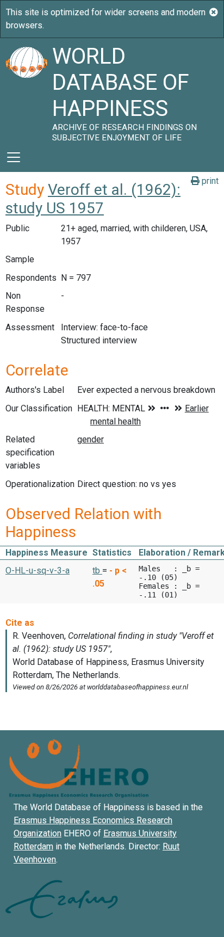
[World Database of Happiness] (26, 90)
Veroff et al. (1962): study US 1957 (93, 199)
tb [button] (97, 570)
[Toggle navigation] (13, 157)
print (209, 181)
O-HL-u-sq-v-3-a (37, 570)
